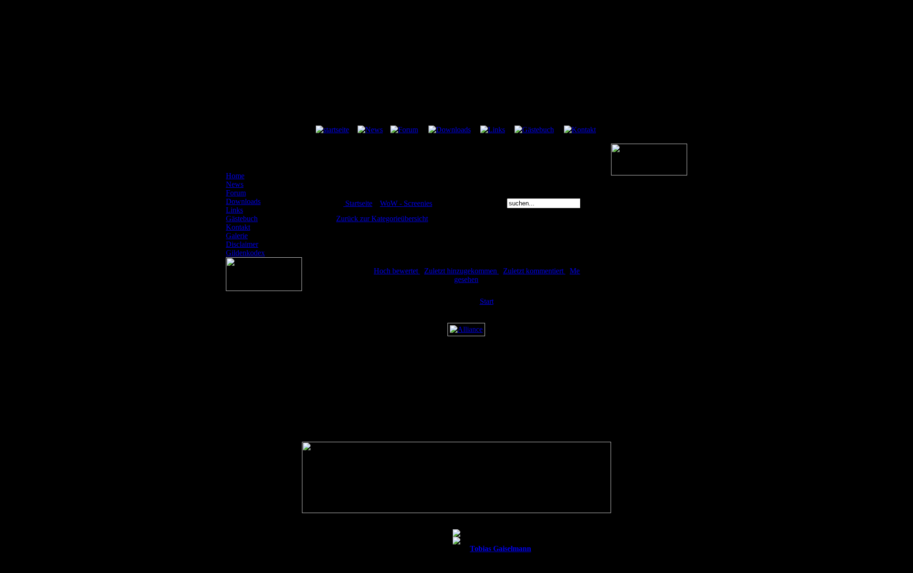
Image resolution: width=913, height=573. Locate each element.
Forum (236, 193)
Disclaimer (242, 244)
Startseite (358, 203)
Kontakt (238, 227)
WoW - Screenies (406, 203)
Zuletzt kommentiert (534, 271)
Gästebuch (242, 218)
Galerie (237, 236)
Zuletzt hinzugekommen (461, 271)
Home (235, 176)
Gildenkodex (245, 253)
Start (487, 301)
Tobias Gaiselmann (500, 548)
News (234, 184)
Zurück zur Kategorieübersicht (382, 218)
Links (234, 210)
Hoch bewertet (397, 271)
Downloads (243, 201)
